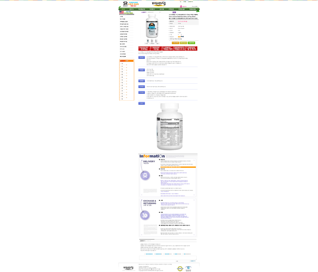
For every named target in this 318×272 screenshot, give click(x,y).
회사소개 (142, 264)
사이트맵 (170, 264)
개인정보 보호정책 (158, 264)
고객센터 (165, 264)
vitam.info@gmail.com (145, 269)
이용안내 (147, 264)
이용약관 (152, 264)
